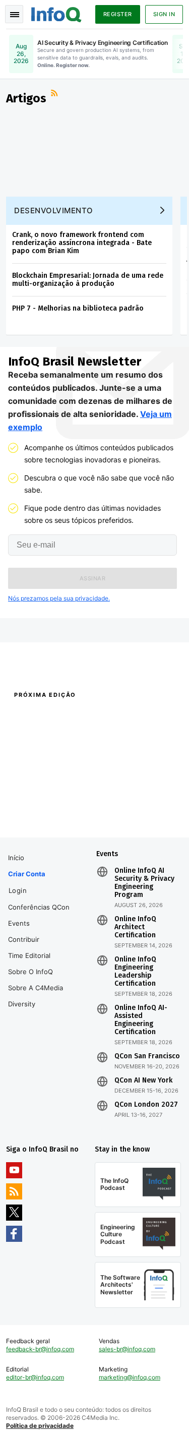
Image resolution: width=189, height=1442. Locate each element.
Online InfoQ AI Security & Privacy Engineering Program (144, 883)
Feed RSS (55, 94)
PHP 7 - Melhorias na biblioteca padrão (78, 308)
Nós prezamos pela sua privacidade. (59, 598)
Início (16, 858)
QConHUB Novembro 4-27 (44, 799)
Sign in (164, 14)
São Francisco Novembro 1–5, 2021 (135, 817)
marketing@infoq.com (129, 1377)
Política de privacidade (40, 1425)
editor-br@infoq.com (35, 1377)
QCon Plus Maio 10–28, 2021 (47, 812)
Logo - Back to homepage (56, 13)
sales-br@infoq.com (127, 1349)
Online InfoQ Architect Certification (135, 927)
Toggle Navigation (14, 14)
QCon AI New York (143, 1080)
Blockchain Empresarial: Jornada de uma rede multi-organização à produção (87, 279)
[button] (92, 578)
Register (117, 14)
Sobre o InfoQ (30, 972)
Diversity (21, 1004)
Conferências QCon (39, 907)
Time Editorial (29, 955)
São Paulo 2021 (116, 799)
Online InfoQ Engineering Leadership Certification (135, 971)
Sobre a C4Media (35, 988)
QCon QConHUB (72, 716)
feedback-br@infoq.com (40, 1349)
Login (18, 890)
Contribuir (23, 939)
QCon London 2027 (146, 1105)
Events (19, 923)
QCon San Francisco (147, 1056)
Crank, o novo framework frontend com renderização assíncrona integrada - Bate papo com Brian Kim (82, 242)
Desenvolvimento (53, 210)
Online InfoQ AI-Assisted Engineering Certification (140, 1020)
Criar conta (26, 874)
